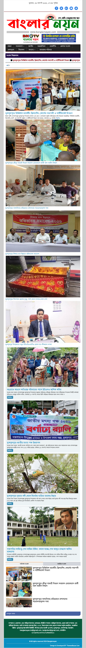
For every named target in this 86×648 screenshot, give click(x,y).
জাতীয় (30, 46)
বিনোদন (21, 50)
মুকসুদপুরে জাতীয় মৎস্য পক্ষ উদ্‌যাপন (23, 442)
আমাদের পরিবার (46, 50)
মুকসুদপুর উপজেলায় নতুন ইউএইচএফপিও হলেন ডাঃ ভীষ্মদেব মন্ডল (28, 344)
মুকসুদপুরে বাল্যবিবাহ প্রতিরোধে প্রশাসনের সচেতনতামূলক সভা (26, 208)
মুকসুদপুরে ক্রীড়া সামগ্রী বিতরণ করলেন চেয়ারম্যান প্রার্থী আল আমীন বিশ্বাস (31, 163)
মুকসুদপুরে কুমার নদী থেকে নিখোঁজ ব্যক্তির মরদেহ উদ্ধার (31, 495)
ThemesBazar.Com (73, 646)
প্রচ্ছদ (10, 46)
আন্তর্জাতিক (41, 46)
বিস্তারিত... (58, 118)
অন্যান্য (31, 50)
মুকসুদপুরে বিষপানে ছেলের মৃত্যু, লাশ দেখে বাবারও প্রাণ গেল (26, 299)
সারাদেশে (19, 46)
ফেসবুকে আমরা (11, 613)
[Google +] (66, 8)
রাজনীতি (53, 46)
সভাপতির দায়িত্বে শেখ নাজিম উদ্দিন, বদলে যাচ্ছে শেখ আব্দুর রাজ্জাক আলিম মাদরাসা (39, 550)
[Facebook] (56, 8)
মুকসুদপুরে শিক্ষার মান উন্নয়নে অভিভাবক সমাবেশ (22, 254)
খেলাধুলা (11, 50)
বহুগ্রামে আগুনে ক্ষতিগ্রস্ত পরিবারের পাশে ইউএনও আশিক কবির (34, 389)
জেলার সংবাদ (65, 46)
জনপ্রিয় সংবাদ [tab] (61, 564)
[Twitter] (61, 8)
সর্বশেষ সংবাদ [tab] (24, 564)
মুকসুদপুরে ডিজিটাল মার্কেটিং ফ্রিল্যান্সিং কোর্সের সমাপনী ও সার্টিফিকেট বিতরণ (38, 113)
